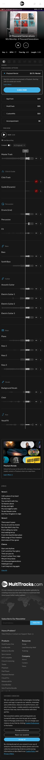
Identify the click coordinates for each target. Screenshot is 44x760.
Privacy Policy (9, 754)
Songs (24, 644)
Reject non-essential (22, 735)
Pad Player (6, 671)
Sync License (6, 654)
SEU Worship (11, 39)
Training (25, 651)
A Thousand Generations (28, 39)
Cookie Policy (30, 751)
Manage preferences (22, 730)
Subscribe (22, 90)
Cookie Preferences (32, 723)
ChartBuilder (6, 685)
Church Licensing (8, 661)
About (24, 659)
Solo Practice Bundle (9, 688)
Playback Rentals (8, 674)
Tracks (4, 664)
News (24, 666)
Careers (25, 663)
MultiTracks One (8, 644)
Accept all (22, 739)
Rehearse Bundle (8, 651)
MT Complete (7, 658)
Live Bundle (6, 647)
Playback (5, 668)
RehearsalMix (7, 681)
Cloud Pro (5, 678)
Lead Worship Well (29, 647)
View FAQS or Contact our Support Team (17, 634)
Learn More (7, 84)
